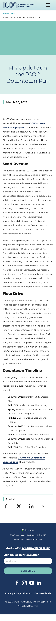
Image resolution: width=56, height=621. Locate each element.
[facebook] (17, 583)
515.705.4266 (13, 548)
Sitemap (27, 593)
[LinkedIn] (31, 506)
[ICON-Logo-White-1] (28, 530)
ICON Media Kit (42, 593)
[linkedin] (39, 583)
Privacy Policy (13, 593)
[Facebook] (6, 506)
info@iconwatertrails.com (35, 548)
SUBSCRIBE (28, 570)
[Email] (44, 506)
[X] (18, 506)
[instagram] (24, 583)
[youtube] (31, 583)
